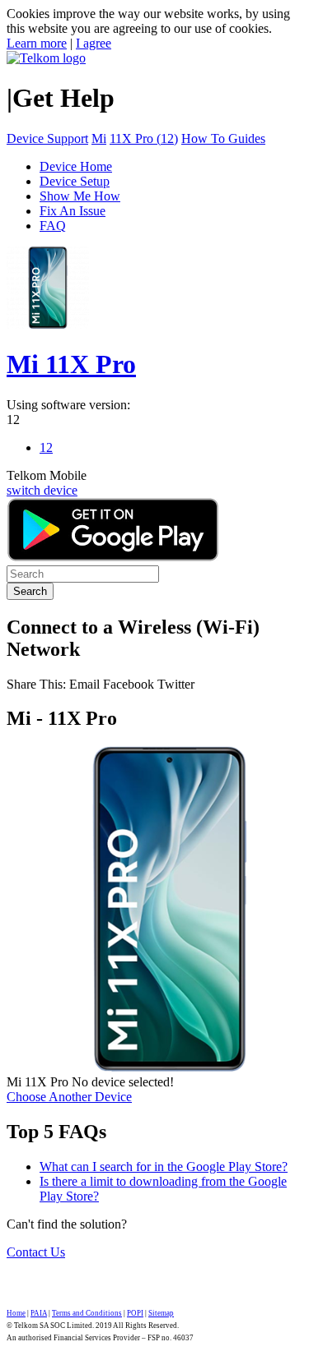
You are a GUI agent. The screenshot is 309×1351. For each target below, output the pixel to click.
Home (16, 1313)
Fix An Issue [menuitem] (72, 211)
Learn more (37, 43)
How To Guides (223, 138)
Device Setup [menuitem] (75, 181)
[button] (86, 684)
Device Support (47, 138)
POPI (135, 1313)
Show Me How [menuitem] (80, 196)
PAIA (38, 1313)
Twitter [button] (175, 684)
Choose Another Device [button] (69, 1097)
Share (36, 684)
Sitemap (161, 1313)
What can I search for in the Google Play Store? (164, 1166)
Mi (98, 138)
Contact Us (36, 1252)
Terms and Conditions (87, 1313)
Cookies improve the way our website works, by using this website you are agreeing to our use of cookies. (148, 21)
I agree (93, 43)
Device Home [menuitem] (76, 166)
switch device (42, 490)
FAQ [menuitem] (53, 226)
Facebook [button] (128, 684)
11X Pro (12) (144, 138)
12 (13, 420)
